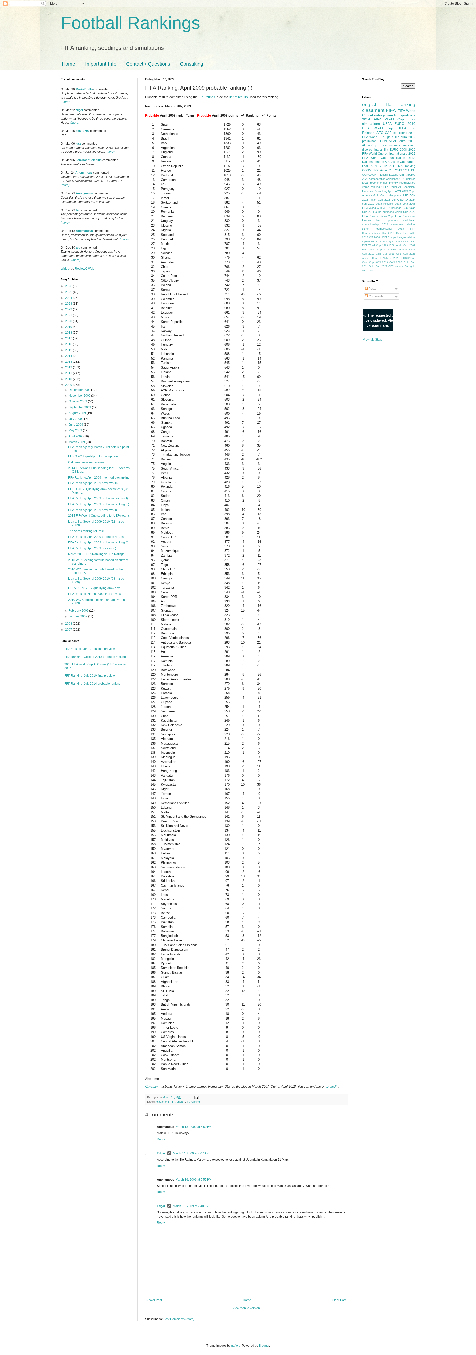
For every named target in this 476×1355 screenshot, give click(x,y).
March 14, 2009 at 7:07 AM (191, 1153)
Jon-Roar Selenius (89, 160)
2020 (69, 321)
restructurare (407, 182)
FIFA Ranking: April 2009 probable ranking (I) (98, 542)
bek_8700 (82, 131)
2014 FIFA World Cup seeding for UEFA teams (99, 515)
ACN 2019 (381, 262)
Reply (161, 1139)
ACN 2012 (379, 166)
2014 (69, 356)
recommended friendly (384, 182)
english (181, 1101)
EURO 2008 (398, 149)
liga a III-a (381, 149)
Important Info (100, 64)
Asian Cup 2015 (380, 199)
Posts (372, 288)
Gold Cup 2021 (378, 266)
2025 (69, 292)
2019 (69, 327)
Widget (66, 268)
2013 (69, 361)
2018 (69, 332)
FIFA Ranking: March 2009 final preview (94, 594)
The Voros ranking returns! (86, 531)
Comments (375, 296)
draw (411, 119)
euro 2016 (407, 141)
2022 (69, 309)
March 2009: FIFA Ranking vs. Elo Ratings (96, 554)
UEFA (401, 128)
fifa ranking (193, 1101)
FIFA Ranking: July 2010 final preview (89, 675)
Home (68, 64)
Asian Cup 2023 (405, 212)
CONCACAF (388, 141)
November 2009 (80, 395)
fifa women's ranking (374, 191)
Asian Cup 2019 (391, 170)
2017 (69, 338)
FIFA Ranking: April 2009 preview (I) (92, 548)
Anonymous (83, 172)
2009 (69, 385)
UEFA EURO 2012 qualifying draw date (94, 588)
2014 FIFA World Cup (383, 119)
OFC (402, 178)
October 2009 (78, 401)
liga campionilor (398, 241)
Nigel (79, 110)
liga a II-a (392, 137)
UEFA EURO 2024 (403, 199)
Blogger (264, 1345)
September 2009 (80, 407)
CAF (388, 133)
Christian (151, 1086)
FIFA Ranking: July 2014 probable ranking (92, 683)
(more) (65, 102)
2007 (69, 629)
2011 (69, 373)
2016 (69, 344)
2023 (69, 303)
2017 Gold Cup (377, 253)
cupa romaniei (384, 203)
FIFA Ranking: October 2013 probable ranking (95, 657)
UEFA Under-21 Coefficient (398, 186)
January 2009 (78, 616)
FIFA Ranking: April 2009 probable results (96, 537)
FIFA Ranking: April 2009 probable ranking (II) (98, 504)
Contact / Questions (148, 64)
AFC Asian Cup (395, 162)
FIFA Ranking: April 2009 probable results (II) (98, 498)
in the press (394, 195)
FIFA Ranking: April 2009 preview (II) (92, 510)
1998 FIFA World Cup (395, 245)
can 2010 (368, 203)
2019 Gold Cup (398, 253)
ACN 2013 (401, 191)
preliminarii (369, 141)
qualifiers (408, 115)
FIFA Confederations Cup (377, 216)
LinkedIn (332, 1086)
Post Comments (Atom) (178, 1319)
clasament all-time (403, 224)
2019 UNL (409, 170)
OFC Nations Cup (398, 266)
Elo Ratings (207, 97)
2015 (69, 350)
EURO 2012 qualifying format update (93, 456)
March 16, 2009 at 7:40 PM (191, 1206)
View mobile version (246, 1308)
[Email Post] (196, 1097)
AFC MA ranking (402, 166)
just (78, 143)
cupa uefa (401, 203)
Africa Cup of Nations (377, 145)
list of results (238, 97)
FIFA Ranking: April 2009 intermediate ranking (99, 477)
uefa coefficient (404, 145)
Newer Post (154, 1300)
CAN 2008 (395, 262)
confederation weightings (384, 178)
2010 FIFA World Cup (388, 126)
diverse (367, 149)
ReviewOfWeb (84, 268)
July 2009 (76, 419)
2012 (69, 367)
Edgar (161, 1153)
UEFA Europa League (393, 237)
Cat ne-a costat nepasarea (86, 462)
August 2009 (78, 413)
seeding (393, 115)
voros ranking (371, 186)
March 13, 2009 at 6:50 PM (193, 1127)
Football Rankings (130, 22)
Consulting (191, 64)
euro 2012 (408, 137)
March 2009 (77, 442)
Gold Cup (379, 195)
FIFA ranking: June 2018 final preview (89, 649)
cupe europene (384, 212)
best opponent (387, 220)
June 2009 (76, 424)
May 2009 (76, 430)
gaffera (235, 1345)
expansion (382, 241)
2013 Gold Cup (398, 233)
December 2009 (80, 389)
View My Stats (372, 339)
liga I (391, 191)
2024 (69, 298)
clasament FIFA (165, 1101)
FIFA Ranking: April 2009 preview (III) (93, 483)
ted (78, 210)
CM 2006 (374, 237)
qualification (397, 158)
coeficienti (400, 133)
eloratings (378, 115)
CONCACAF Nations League (380, 174)
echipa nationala (396, 153)
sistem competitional (377, 228)
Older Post (339, 1300)
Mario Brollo (84, 89)
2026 (69, 286)
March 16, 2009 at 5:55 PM (193, 1179)
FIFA (405, 195)
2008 (69, 623)
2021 (69, 315)
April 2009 (76, 436)
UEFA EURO (393, 124)
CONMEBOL (370, 170)
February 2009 (79, 610)
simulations (371, 124)
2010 (69, 379)
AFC (379, 133)
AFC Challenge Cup (395, 207)
